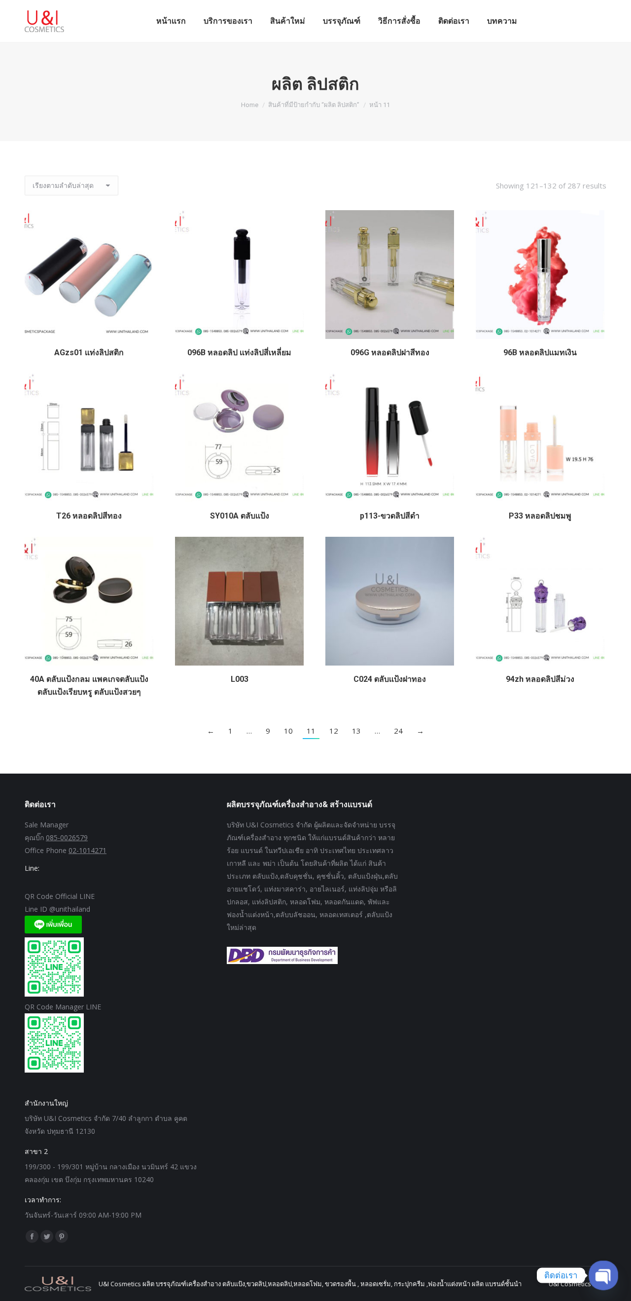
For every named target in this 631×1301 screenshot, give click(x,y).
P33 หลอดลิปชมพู (540, 515)
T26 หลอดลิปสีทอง (89, 515)
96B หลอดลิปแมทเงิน (540, 352)
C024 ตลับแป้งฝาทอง (389, 679)
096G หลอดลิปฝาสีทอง (390, 352)
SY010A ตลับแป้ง (239, 515)
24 (398, 731)
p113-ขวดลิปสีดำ (390, 515)
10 (288, 731)
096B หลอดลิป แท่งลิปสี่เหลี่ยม (239, 352)
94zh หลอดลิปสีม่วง (540, 679)
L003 (239, 679)
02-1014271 (87, 850)
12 (333, 731)
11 (311, 731)
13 (356, 731)
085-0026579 (67, 837)
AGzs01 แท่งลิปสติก (89, 352)
